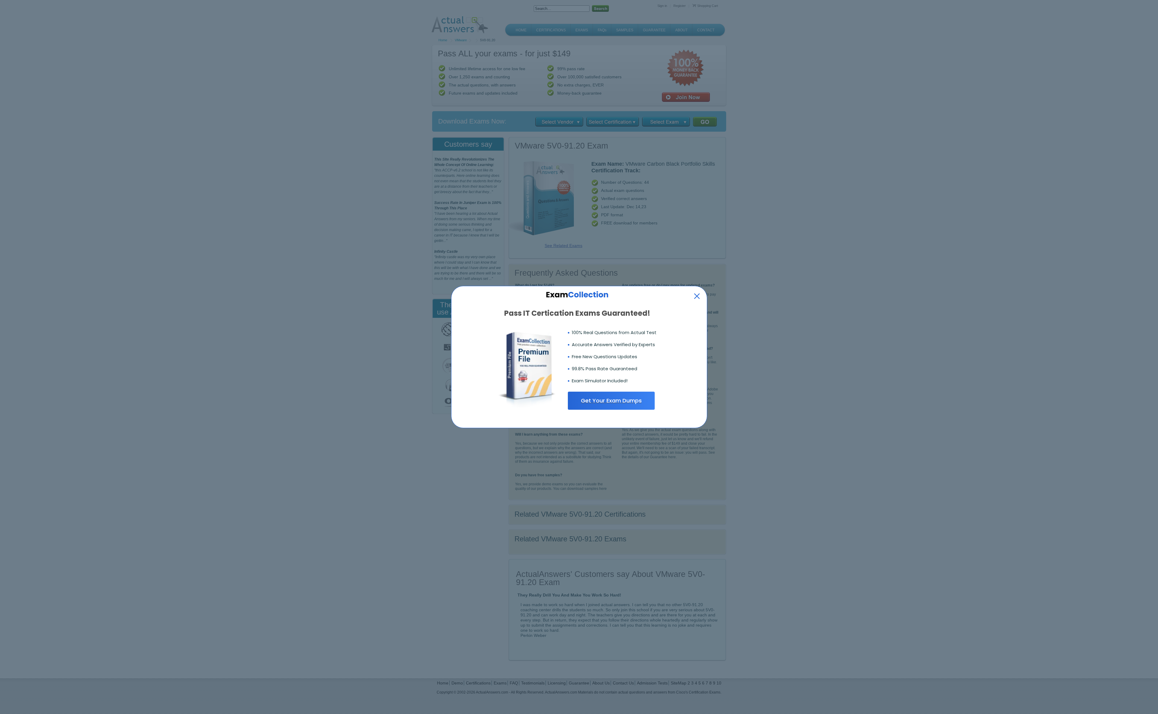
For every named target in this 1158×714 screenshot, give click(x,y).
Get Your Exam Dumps (611, 400)
